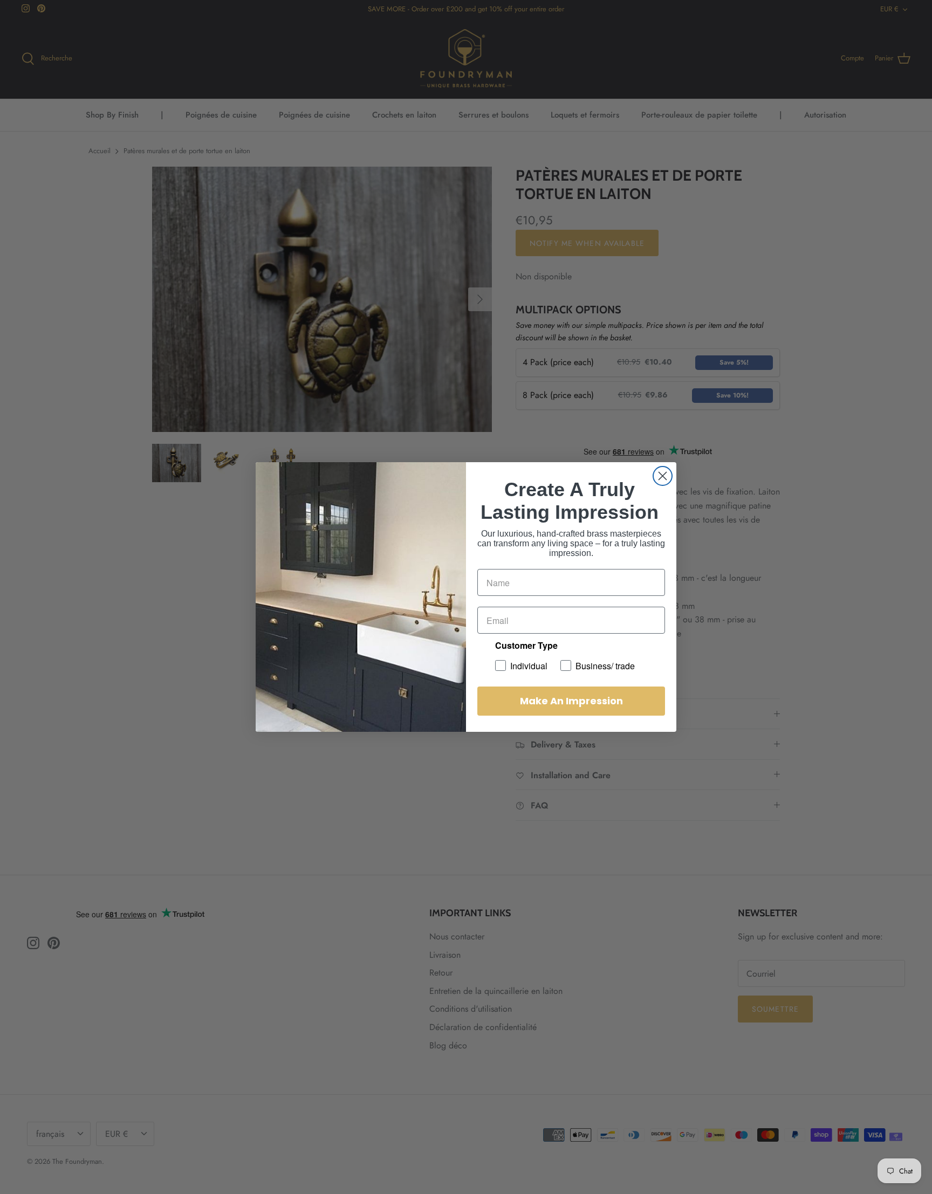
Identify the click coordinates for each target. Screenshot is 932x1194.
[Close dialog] (662, 475)
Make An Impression (571, 701)
